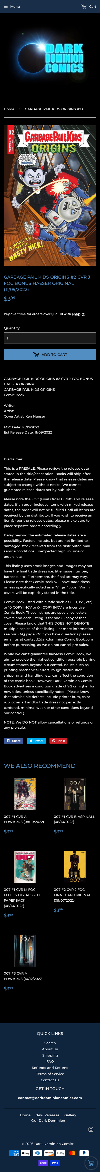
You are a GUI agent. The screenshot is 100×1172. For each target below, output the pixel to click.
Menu (15, 6)
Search (50, 1043)
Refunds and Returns (50, 1068)
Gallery (70, 1115)
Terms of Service (50, 1074)
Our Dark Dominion (48, 1120)
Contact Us (50, 1080)
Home (9, 109)
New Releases (47, 1115)
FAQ (50, 1061)
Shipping (50, 1055)
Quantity (12, 328)
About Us (50, 1049)
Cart (92, 6)
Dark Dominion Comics (54, 1144)
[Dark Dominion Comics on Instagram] (91, 1130)
